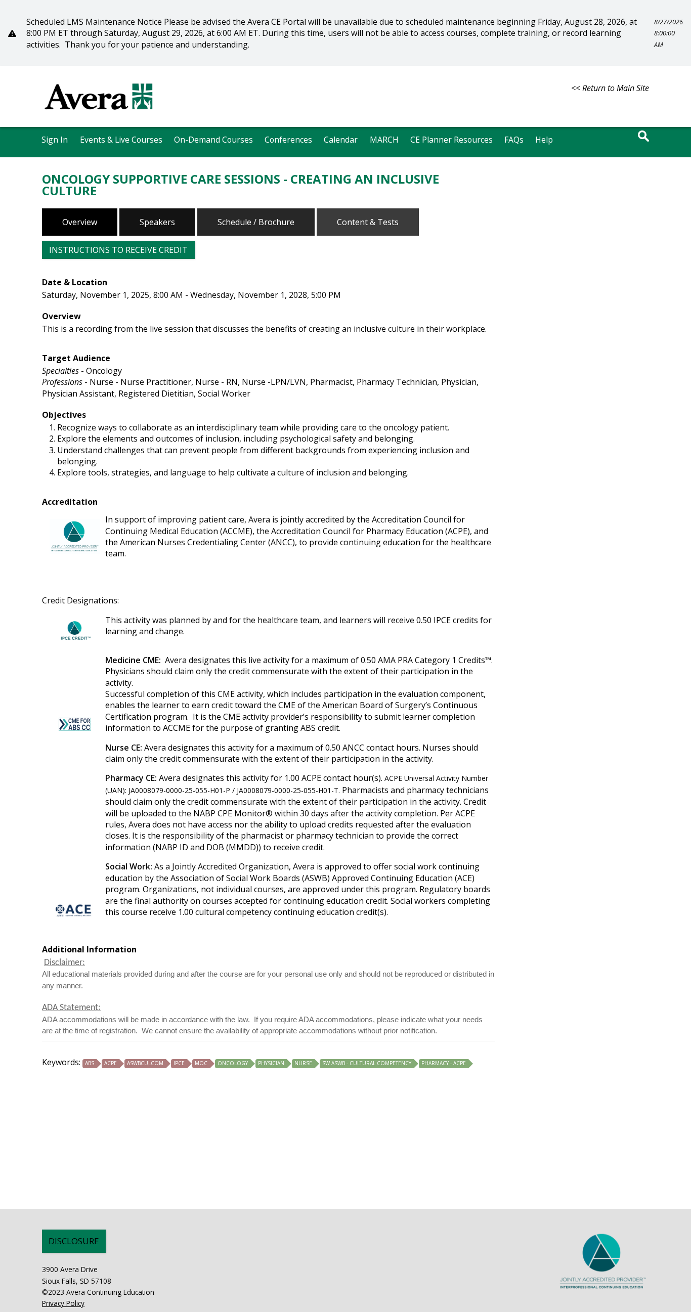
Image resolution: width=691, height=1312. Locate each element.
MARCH (384, 139)
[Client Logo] (99, 114)
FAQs (514, 139)
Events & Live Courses (121, 139)
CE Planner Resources (451, 139)
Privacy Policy (63, 1303)
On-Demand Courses (213, 139)
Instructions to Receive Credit (118, 249)
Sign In (54, 139)
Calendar (341, 139)
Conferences (288, 139)
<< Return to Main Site (610, 88)
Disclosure (74, 1241)
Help (544, 139)
